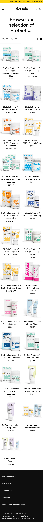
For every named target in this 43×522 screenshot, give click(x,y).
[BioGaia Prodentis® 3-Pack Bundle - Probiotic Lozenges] (11, 163)
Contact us (19, 514)
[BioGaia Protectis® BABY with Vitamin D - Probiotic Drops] (11, 235)
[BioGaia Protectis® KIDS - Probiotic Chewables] (11, 126)
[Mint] (11, 163)
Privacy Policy (23, 516)
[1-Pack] (11, 93)
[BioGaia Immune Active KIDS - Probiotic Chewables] (11, 199)
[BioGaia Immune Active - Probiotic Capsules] (11, 341)
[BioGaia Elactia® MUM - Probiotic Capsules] (11, 308)
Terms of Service (27, 518)
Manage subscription (9, 516)
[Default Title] (11, 54)
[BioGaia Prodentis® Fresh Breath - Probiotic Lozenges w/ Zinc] (11, 54)
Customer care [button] (7, 490)
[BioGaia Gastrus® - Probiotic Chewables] (11, 93)
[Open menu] (3, 8)
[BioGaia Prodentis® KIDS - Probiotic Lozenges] (11, 375)
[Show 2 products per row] (41, 39)
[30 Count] (11, 199)
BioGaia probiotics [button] (9, 477)
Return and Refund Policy (11, 518)
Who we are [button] (6, 483)
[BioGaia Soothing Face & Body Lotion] (11, 411)
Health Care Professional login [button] (13, 504)
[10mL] (11, 271)
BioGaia (6, 514)
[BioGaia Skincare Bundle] (11, 444)
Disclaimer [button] (6, 497)
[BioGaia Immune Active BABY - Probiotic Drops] (11, 271)
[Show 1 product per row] (37, 39)
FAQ (25, 514)
